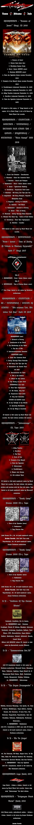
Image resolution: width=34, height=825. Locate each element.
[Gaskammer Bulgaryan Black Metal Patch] (17, 809)
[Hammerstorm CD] (17, 662)
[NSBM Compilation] (17, 750)
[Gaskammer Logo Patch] (17, 782)
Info (29, 13)
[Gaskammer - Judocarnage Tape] (24, 445)
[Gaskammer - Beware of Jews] (17, 57)
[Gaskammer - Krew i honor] (17, 272)
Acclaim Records (10, 538)
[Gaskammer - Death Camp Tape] (24, 520)
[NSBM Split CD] (17, 333)
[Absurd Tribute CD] (17, 618)
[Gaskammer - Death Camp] (12, 520)
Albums (18, 13)
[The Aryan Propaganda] (17, 703)
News (5, 13)
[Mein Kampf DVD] (17, 171)
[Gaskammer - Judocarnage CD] (12, 445)
